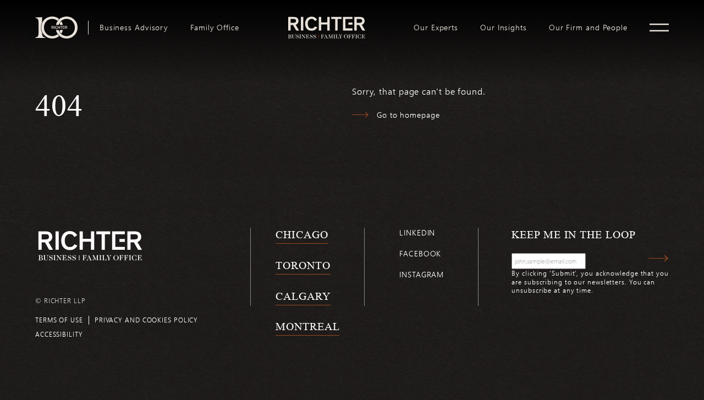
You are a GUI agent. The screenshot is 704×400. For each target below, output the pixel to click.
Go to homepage (408, 114)
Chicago (302, 234)
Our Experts (436, 27)
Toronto (303, 265)
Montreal (307, 326)
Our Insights (503, 27)
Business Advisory (134, 27)
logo (326, 21)
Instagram (421, 274)
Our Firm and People (588, 27)
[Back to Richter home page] (90, 246)
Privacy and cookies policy (146, 319)
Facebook (420, 253)
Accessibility (59, 334)
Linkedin (417, 232)
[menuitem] (134, 27)
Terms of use (59, 319)
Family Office (214, 27)
